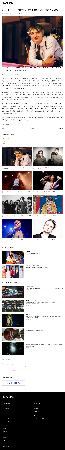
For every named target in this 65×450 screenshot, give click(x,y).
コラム (5, 425)
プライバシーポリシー (39, 418)
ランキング (6, 415)
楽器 (4, 428)
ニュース (5, 411)
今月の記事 (6, 408)
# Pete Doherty (6, 138)
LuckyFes (5, 431)
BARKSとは (37, 408)
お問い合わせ (37, 411)
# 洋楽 (3, 144)
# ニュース (4, 141)
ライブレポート (7, 421)
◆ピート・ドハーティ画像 (10, 74)
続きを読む (60, 129)
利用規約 (36, 415)
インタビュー (6, 418)
